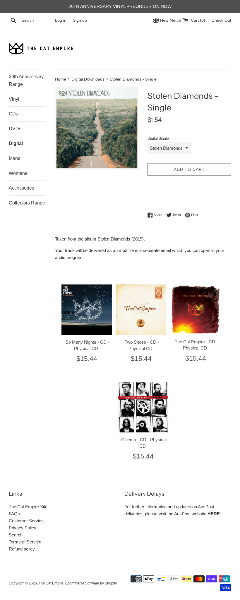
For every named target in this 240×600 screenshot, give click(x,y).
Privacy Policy (22, 527)
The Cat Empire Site (28, 506)
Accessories (21, 187)
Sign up (80, 20)
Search (16, 534)
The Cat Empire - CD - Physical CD (196, 345)
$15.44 (86, 358)
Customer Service (26, 520)
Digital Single (158, 139)
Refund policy (22, 548)
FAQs (14, 513)
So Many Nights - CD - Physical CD (87, 345)
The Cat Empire (51, 583)
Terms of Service (25, 541)
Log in (60, 20)
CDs (13, 113)
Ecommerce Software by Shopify (91, 583)
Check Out (221, 20)
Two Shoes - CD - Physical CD (142, 345)
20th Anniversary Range (26, 80)
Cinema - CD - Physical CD (144, 443)
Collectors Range (27, 202)
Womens (18, 173)
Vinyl (14, 99)
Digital (16, 143)
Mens (14, 158)
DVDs (15, 128)
